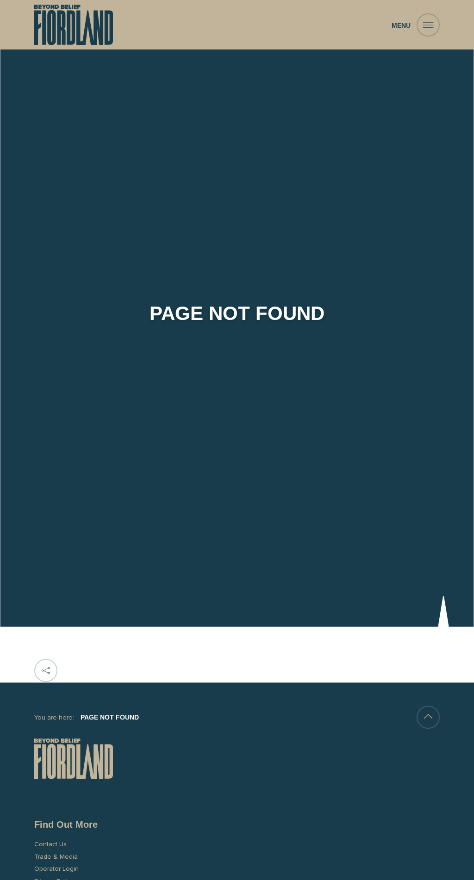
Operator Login (56, 869)
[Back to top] (428, 717)
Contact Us (50, 844)
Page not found (110, 717)
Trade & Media (56, 857)
